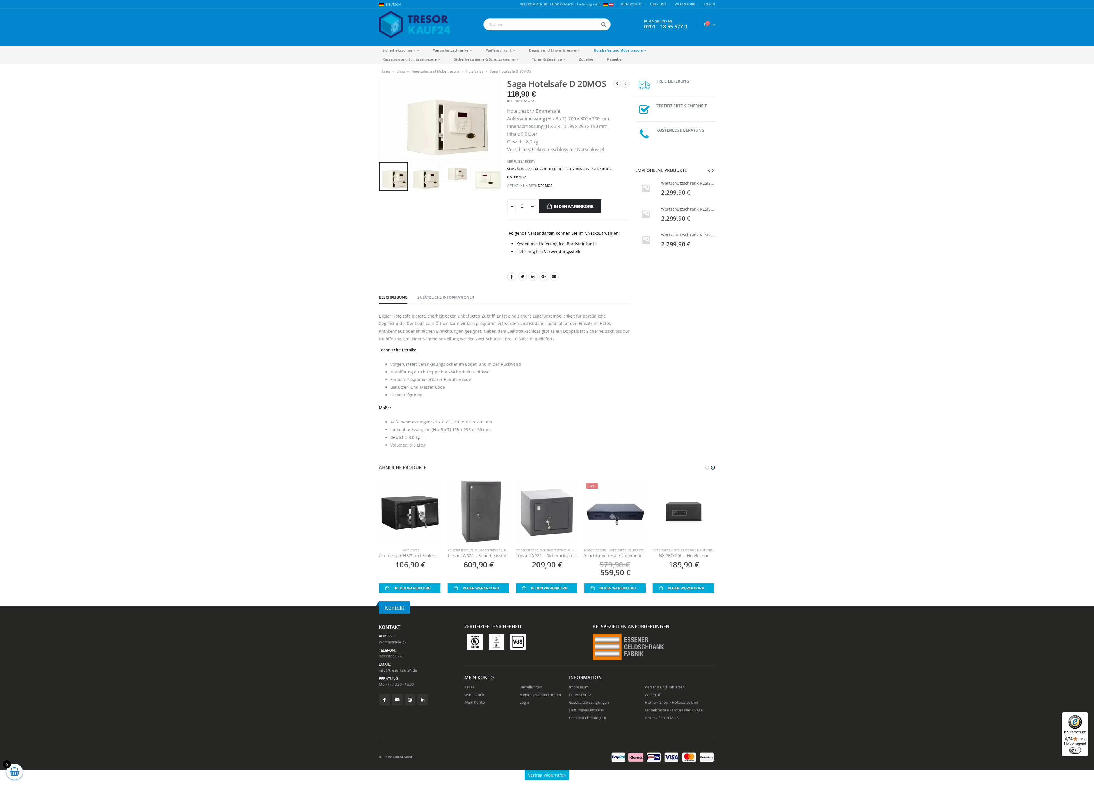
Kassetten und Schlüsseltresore (410, 59)
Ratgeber (615, 59)
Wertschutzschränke (451, 50)
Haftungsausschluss (586, 710)
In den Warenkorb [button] (412, 588)
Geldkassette (638, 550)
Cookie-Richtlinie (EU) (587, 717)
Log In (709, 4)
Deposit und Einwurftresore (552, 50)
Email (554, 276)
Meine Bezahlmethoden (540, 694)
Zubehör (586, 59)
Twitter (522, 276)
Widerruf (652, 694)
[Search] (603, 24)
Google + (543, 276)
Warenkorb (685, 4)
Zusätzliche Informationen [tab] (445, 297)
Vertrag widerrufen (547, 775)
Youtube (397, 699)
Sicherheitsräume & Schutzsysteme (484, 59)
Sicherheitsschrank (399, 50)
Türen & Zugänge (547, 59)
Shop (401, 71)
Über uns (658, 4)
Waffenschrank (499, 50)
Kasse (469, 687)
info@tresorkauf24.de (398, 670)
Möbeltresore (490, 550)
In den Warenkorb (574, 206)
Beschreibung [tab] (393, 297)
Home (385, 71)
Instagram (410, 699)
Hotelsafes (474, 71)
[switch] (1075, 750)
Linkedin (422, 699)
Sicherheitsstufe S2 (462, 550)
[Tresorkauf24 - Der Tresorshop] (414, 24)
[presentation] (380, 119)
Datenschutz (580, 694)
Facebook (511, 276)
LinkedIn (533, 276)
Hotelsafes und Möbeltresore (618, 50)
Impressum (579, 687)
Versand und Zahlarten (665, 687)
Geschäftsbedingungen (589, 702)
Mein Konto (631, 4)
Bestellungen (530, 687)
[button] (707, 467)
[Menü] (1084, 715)
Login (524, 702)
